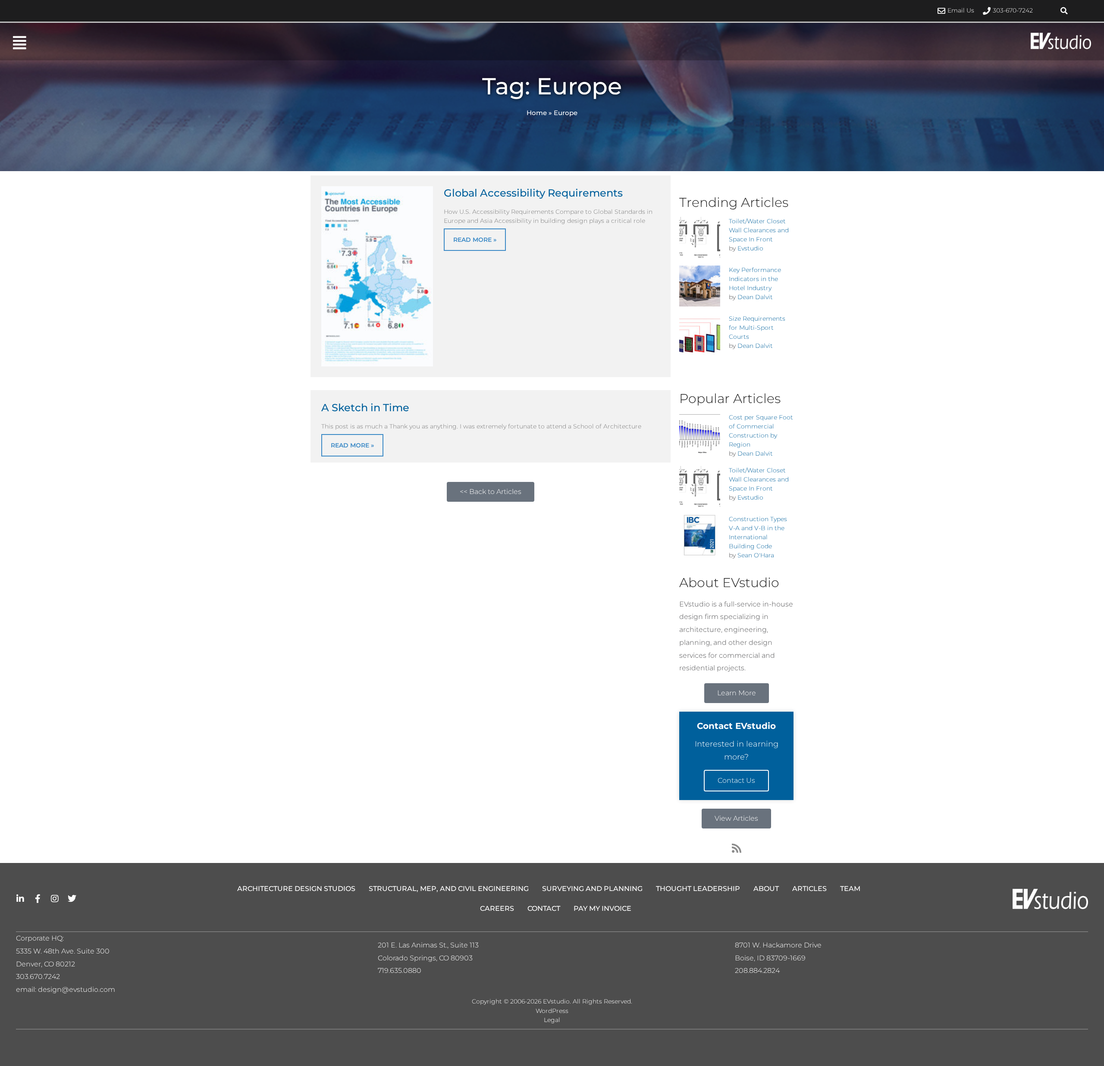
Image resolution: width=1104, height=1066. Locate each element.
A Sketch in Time (365, 407)
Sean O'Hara (755, 555)
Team (850, 889)
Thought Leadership (698, 889)
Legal (552, 1020)
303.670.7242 (38, 976)
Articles (809, 889)
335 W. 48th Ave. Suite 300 (65, 951)
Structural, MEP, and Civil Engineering (449, 889)
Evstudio (750, 248)
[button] (1064, 10)
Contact (543, 908)
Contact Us (736, 780)
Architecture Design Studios (296, 889)
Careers (497, 908)
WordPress (552, 1011)
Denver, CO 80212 (45, 964)
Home (537, 113)
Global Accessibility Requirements (533, 193)
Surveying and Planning (592, 889)
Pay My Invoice (602, 908)
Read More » (474, 240)
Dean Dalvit (755, 297)
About (766, 889)
